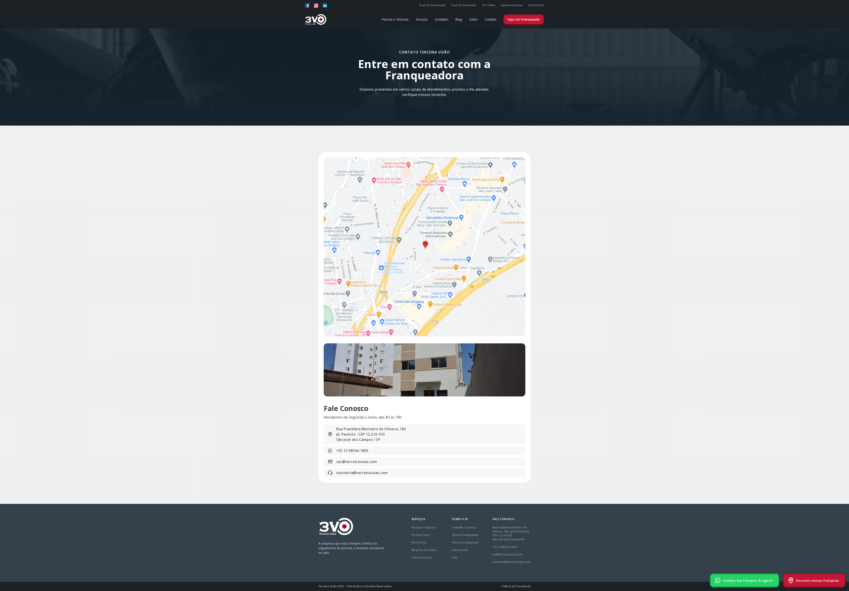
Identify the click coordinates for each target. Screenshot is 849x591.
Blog (458, 19)
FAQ (454, 557)
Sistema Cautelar (512, 5)
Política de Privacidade (516, 586)
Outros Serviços (421, 557)
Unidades (441, 19)
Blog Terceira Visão (424, 550)
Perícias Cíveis (420, 535)
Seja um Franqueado (465, 535)
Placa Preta (418, 542)
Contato (490, 19)
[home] (315, 19)
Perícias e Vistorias (395, 19)
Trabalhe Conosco (464, 527)
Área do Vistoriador (464, 5)
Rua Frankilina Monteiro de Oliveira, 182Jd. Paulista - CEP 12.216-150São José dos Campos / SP (371, 434)
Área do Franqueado (432, 5)
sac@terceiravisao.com (356, 461)
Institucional (460, 550)
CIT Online (488, 5)
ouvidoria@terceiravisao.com (362, 472)
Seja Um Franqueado (524, 19)
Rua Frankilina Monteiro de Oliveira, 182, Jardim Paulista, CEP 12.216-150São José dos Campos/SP (511, 533)
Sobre (473, 19)
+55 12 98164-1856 (352, 450)
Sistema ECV (536, 5)
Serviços (422, 19)
